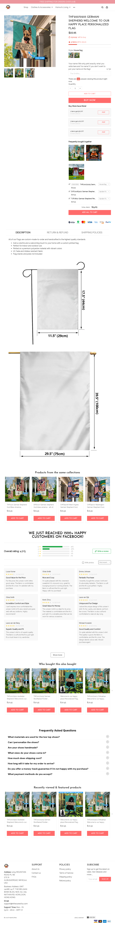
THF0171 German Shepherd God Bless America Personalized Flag (17, 506)
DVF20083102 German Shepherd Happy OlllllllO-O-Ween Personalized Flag (83, 191)
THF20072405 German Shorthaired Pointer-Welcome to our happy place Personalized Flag (42, 697)
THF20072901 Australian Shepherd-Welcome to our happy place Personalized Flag (17, 697)
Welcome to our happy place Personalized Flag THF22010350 (69, 697)
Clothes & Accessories (41, 7)
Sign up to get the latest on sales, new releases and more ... (98, 872)
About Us (35, 869)
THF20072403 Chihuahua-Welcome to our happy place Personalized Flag (96, 697)
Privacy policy (65, 869)
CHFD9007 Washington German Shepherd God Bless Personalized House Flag (96, 506)
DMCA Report (79, 918)
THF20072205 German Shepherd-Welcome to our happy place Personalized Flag (88, 184)
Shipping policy (65, 877)
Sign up (105, 879)
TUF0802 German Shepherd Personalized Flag (83, 199)
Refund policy (65, 881)
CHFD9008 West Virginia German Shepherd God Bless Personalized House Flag (69, 506)
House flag (78, 50)
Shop (26, 7)
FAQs (34, 877)
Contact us (36, 873)
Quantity (72, 84)
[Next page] (112, 691)
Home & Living (61, 7)
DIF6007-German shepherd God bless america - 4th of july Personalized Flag (44, 506)
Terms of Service (66, 873)
